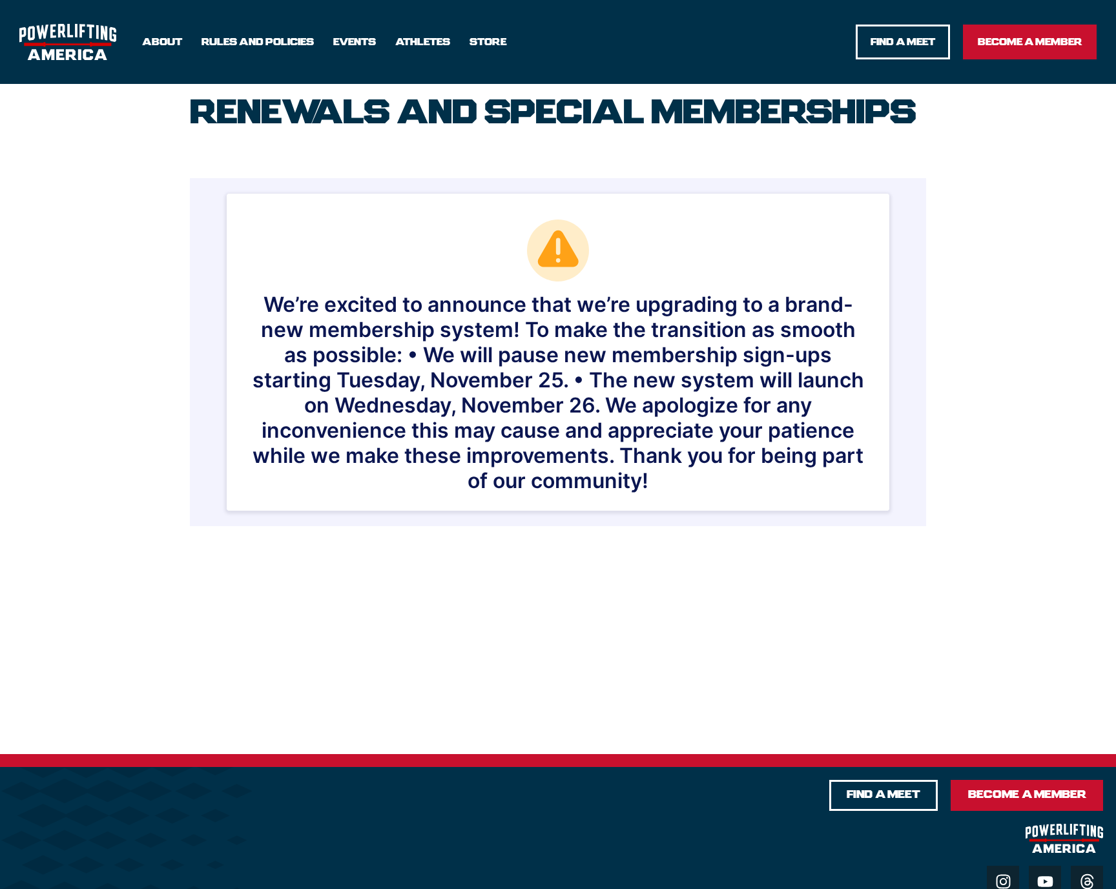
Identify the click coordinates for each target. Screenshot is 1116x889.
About (162, 42)
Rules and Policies (258, 42)
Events (354, 42)
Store (488, 42)
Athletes (422, 42)
